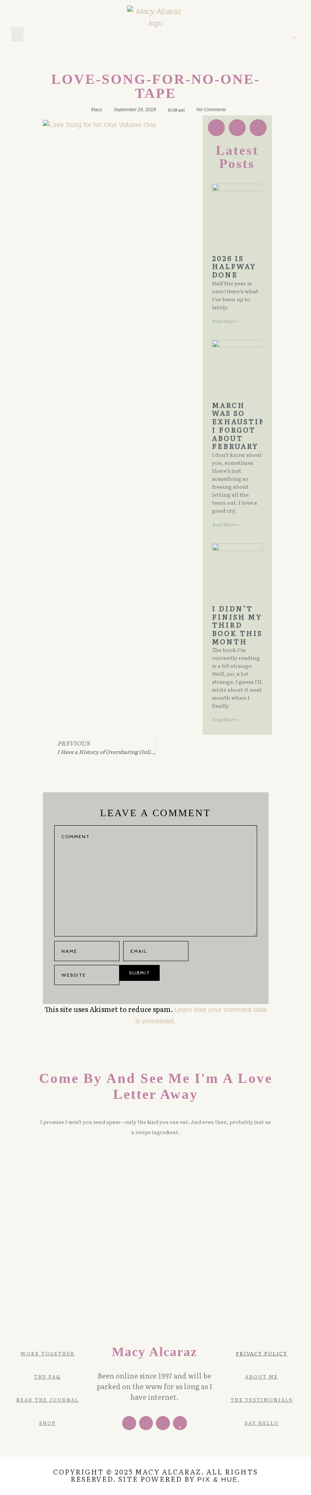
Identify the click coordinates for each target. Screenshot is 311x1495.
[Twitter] (261, 34)
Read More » (225, 321)
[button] (17, 34)
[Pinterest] (272, 34)
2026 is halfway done (234, 266)
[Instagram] (283, 34)
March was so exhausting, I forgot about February (244, 426)
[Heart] (294, 34)
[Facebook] (129, 1423)
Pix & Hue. (218, 1479)
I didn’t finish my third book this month (237, 625)
